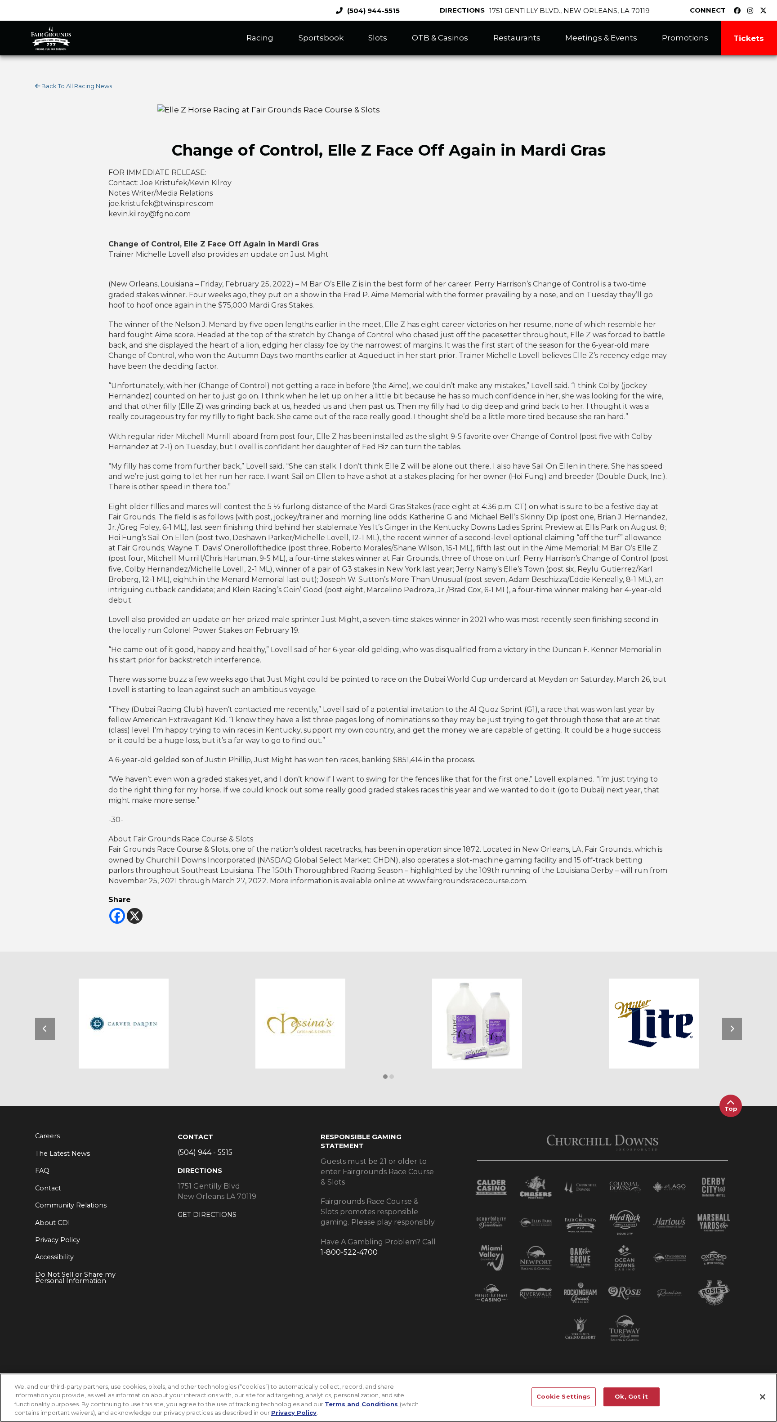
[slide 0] (385, 1076)
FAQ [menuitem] (42, 1171)
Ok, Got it (631, 1396)
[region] (388, 1397)
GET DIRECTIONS (207, 1215)
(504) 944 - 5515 (205, 1152)
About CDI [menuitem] (52, 1223)
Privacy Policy (294, 1412)
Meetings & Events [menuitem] (601, 37)
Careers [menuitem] (47, 1136)
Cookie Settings (563, 1396)
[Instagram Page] (752, 10)
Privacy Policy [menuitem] (57, 1240)
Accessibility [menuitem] (54, 1257)
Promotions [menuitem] (685, 37)
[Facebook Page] (739, 10)
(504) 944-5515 (373, 10)
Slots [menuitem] (377, 37)
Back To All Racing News (76, 85)
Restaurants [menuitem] (516, 37)
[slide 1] (391, 1076)
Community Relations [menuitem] (71, 1205)
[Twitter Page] (765, 10)
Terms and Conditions (362, 1404)
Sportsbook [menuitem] (321, 37)
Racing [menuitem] (259, 37)
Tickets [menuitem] (748, 38)
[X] (135, 916)
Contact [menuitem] (48, 1188)
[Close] (763, 1397)
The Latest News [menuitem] (62, 1153)
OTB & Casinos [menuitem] (440, 37)
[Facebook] (117, 916)
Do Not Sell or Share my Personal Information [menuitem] (75, 1277)
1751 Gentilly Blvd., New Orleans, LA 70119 (569, 10)
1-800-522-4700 (349, 1252)
